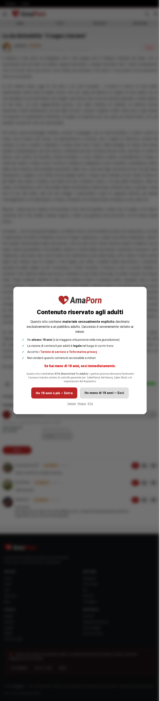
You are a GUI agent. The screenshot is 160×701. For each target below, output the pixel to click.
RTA (90, 403)
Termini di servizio (53, 352)
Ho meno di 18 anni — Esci (104, 393)
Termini (71, 403)
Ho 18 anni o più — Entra (54, 393)
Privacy (82, 403)
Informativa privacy (83, 352)
